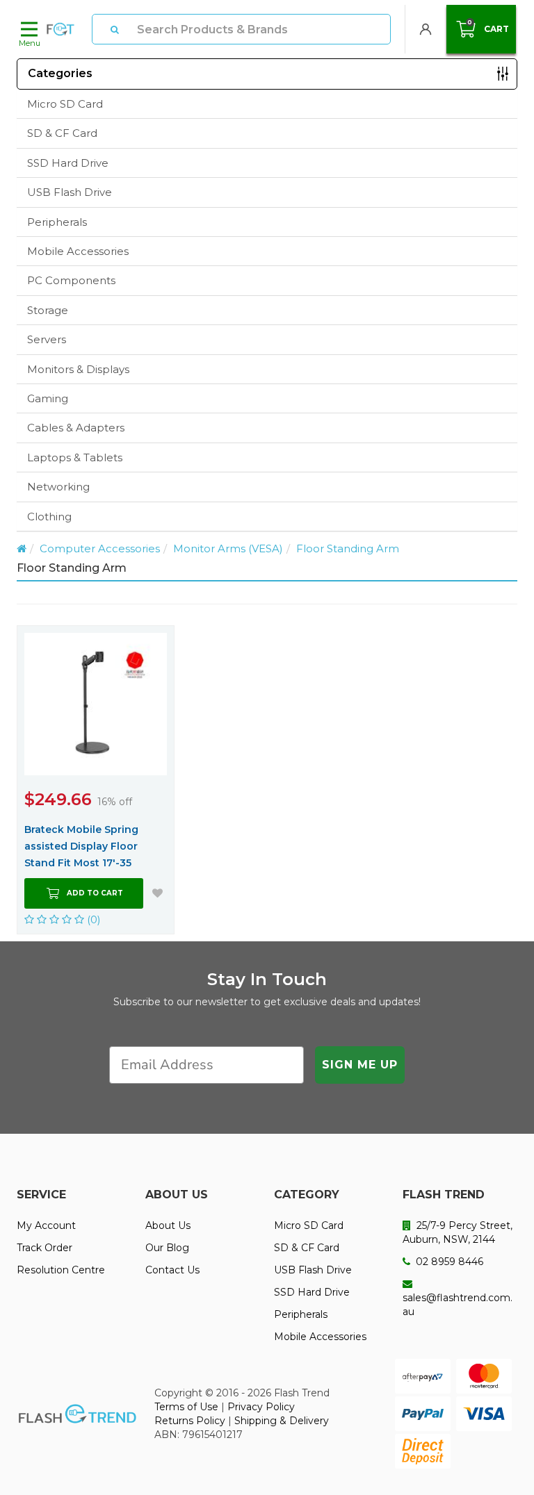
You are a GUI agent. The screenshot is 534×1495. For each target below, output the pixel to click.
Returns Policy (189, 1420)
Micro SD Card (65, 103)
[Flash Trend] (60, 29)
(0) (92, 919)
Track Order (44, 1247)
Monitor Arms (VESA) (228, 548)
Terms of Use (186, 1407)
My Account (46, 1225)
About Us (168, 1225)
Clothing (49, 516)
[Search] (114, 29)
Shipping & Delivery (281, 1420)
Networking (58, 486)
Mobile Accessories (78, 251)
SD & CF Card (62, 133)
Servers (46, 339)
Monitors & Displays (78, 369)
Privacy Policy (261, 1407)
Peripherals (57, 222)
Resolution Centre (61, 1270)
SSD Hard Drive (67, 163)
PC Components (71, 280)
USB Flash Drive (69, 192)
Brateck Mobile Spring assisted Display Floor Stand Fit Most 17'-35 (81, 846)
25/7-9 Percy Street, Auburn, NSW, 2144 (457, 1232)
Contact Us (172, 1270)
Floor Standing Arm (347, 548)
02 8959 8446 (448, 1261)
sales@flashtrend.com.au (457, 1304)
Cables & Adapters (75, 427)
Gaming (47, 398)
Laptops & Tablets (74, 457)
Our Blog (167, 1247)
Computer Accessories (100, 548)
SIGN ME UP (360, 1064)
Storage (47, 310)
